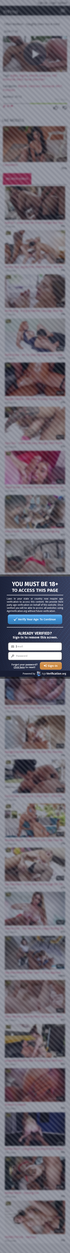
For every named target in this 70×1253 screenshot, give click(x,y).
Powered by (29, 673)
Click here (19, 667)
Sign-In (53, 666)
